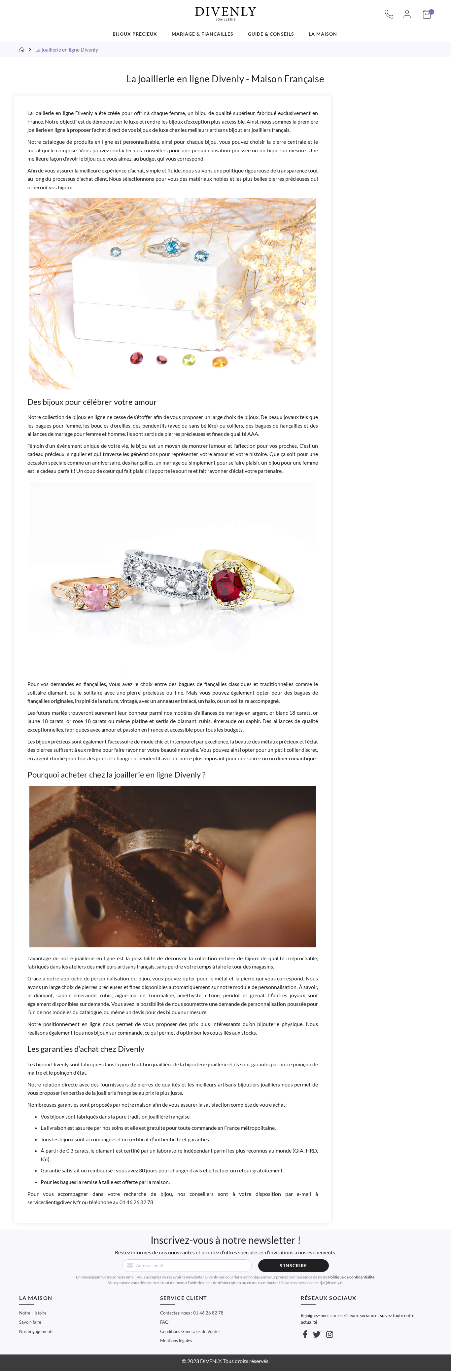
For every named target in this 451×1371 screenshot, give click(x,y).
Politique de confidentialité (351, 1277)
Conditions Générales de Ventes (190, 1331)
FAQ (164, 1322)
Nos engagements (36, 1331)
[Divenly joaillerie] (225, 10)
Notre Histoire (33, 1312)
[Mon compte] (407, 17)
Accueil (22, 50)
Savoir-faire (30, 1322)
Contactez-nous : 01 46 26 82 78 (192, 1312)
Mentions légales (176, 1340)
